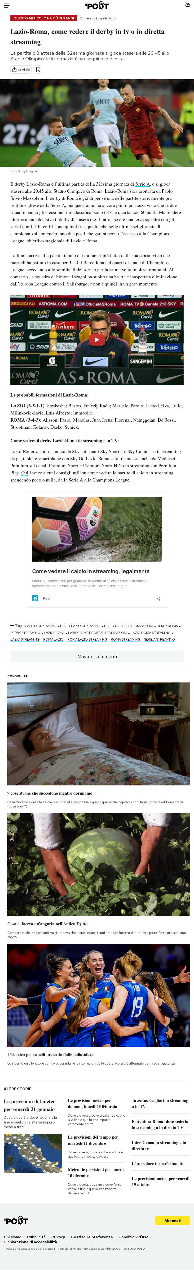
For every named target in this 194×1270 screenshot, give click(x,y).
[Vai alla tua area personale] (187, 5)
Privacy (58, 1236)
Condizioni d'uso (134, 1236)
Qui (24, 472)
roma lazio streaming (87, 639)
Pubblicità (36, 1236)
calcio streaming (40, 626)
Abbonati (172, 1220)
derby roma (167, 626)
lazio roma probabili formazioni (97, 633)
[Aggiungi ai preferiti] (38, 69)
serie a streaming (159, 639)
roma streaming (125, 639)
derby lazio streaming (80, 626)
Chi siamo (13, 1236)
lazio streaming (25, 639)
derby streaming (25, 633)
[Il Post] (97, 5)
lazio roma (54, 633)
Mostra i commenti (97, 656)
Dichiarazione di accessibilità (30, 1241)
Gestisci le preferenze (92, 1236)
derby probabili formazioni (128, 626)
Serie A (142, 184)
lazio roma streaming (151, 633)
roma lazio (53, 639)
